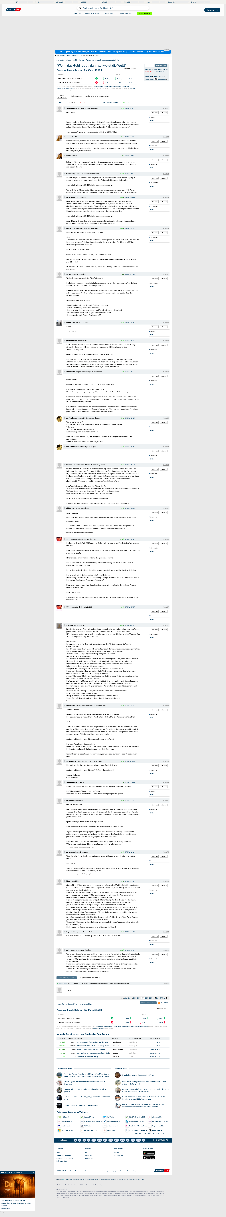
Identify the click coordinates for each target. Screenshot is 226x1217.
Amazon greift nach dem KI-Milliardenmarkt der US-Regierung (85, 1082)
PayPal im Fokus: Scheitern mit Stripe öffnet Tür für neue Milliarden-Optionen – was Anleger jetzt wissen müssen (87, 1075)
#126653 (166, 155)
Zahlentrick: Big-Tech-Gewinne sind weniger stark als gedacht (85, 1090)
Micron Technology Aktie (93, 1121)
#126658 (166, 322)
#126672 (166, 852)
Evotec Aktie (66, 1126)
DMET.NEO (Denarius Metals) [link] (87, 1057)
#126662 (166, 446)
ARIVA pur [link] (88, 1155)
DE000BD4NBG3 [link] (108, 86)
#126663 (166, 465)
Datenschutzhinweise (92, 1171)
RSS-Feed (164, 1003)
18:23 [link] (158, 1042)
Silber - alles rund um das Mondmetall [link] (91, 1049)
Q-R (122, 1140)
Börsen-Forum (159, 72)
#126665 (166, 539)
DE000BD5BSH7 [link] (70, 88)
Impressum (79, 1171)
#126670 (166, 782)
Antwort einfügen (86, 1004)
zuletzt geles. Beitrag (160, 69)
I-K (105, 1140)
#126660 (166, 372)
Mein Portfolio (126, 13)
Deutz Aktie (111, 1130)
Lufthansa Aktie (112, 1126)
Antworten (149, 72)
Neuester (148, 69)
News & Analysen (93, 13)
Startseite (60, 60)
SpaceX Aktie (89, 1117)
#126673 (166, 881)
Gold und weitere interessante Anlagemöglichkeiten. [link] (96, 1053)
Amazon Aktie (157, 1130)
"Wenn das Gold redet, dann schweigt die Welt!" (103, 60)
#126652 (166, 137)
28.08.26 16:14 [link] (155, 1049)
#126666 (166, 607)
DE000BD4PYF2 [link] (126, 86)
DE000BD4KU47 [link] (117, 86)
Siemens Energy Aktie (159, 1121)
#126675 (166, 950)
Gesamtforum (73, 1004)
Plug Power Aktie (158, 1126)
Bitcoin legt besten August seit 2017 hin (138, 1075)
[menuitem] (69, 1152)
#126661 (166, 418)
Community (110, 13)
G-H (99, 1140)
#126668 (166, 705)
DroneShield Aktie (90, 1130)
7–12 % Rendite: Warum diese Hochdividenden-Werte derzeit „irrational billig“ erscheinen (143, 1098)
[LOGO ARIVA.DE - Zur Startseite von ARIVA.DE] (13, 9)
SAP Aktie (110, 1117)
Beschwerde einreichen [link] (64, 1158)
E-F (94, 1140)
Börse (69, 55)
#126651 (166, 108)
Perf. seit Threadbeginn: (112, 102)
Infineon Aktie (157, 1117)
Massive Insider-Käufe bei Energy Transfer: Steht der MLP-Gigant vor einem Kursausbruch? (145, 1090)
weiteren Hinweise (98, 1028)
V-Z (138, 1140)
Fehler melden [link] (61, 1161)
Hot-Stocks (75, 55)
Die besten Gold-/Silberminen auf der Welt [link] (92, 1042)
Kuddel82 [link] (132, 1053)
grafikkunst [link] (133, 1042)
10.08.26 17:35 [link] (155, 1053)
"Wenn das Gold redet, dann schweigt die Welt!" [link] (94, 1046)
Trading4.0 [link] (133, 1046)
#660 (82, 782)
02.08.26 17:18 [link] (155, 1057)
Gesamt (62, 55)
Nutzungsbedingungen (110, 1171)
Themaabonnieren (62, 96)
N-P (116, 1140)
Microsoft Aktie (67, 1130)
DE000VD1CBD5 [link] (99, 86)
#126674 (166, 932)
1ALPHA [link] (131, 1057)
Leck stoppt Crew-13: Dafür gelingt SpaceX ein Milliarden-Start (87, 1098)
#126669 (166, 761)
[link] (106, 78)
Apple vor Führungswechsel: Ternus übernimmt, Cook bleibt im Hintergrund (144, 1082)
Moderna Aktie (66, 1121)
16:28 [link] (158, 1046)
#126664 (166, 508)
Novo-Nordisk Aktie (136, 1121)
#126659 (166, 341)
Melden (152, 121)
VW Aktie (87, 1126)
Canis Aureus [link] (133, 1049)
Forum (81, 60)
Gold (75, 60)
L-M (111, 1140)
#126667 (166, 625)
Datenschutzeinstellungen (129, 1171)
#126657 (166, 274)
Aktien (68, 60)
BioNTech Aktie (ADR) (137, 1117)
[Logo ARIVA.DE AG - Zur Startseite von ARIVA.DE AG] (60, 1180)
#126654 (166, 174)
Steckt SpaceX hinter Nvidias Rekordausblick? (82, 1105)
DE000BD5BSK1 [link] (61, 88)
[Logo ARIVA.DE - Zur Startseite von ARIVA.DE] (162, 1171)
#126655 (166, 197)
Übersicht (148, 76)
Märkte (77, 13)
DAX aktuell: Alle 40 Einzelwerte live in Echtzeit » (152, 1134)
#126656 (166, 228)
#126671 (166, 800)
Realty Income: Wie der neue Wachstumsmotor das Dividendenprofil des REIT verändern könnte (143, 1105)
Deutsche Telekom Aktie (138, 1126)
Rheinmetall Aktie (113, 1121)
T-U (133, 1140)
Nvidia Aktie (65, 1117)
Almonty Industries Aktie (138, 1130)
